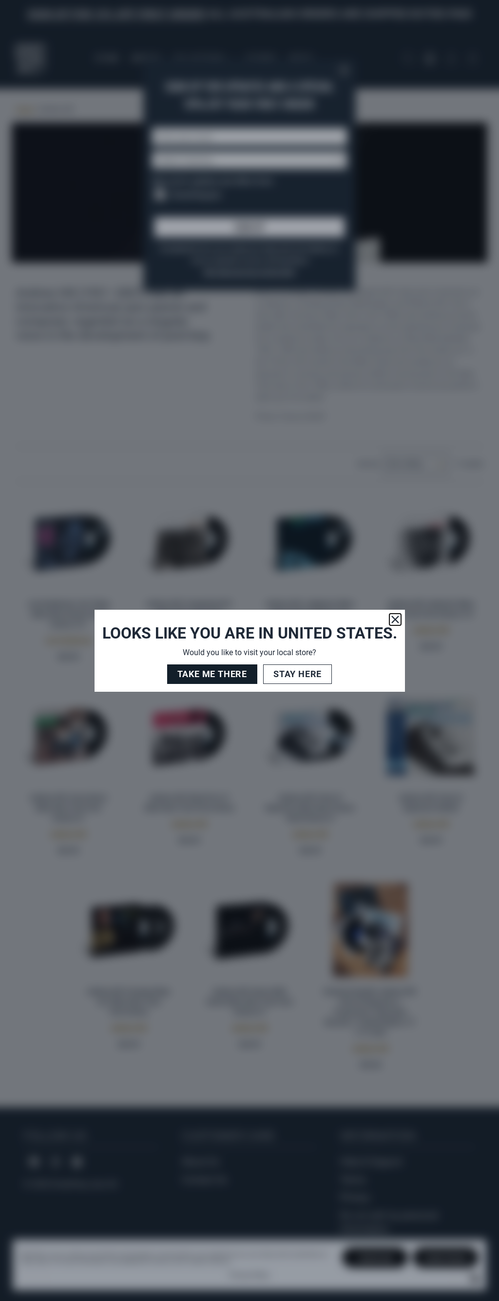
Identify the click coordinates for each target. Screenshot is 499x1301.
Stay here (297, 674)
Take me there (212, 674)
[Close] (395, 619)
